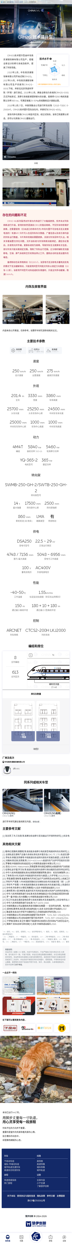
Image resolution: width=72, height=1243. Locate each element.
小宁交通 (41, 1183)
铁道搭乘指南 (10, 1180)
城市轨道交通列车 (12, 1167)
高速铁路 (41, 1164)
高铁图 (40, 1161)
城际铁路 (41, 1167)
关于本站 (18, 965)
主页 (4, 2)
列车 (6, 1156)
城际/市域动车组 (11, 1164)
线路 (21, 1241)
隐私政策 (41, 1196)
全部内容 (41, 1180)
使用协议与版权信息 (26, 1196)
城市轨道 (41, 1170)
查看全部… (37, 822)
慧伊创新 (29, 1216)
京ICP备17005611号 (36, 1201)
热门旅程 (8, 1183)
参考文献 (51, 1196)
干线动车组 (9, 1161)
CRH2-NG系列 (19, 2)
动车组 (7, 1241)
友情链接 (61, 1196)
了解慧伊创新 (43, 1186)
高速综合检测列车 (12, 1170)
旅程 (50, 1241)
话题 (64, 1241)
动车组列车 (10, 2)
